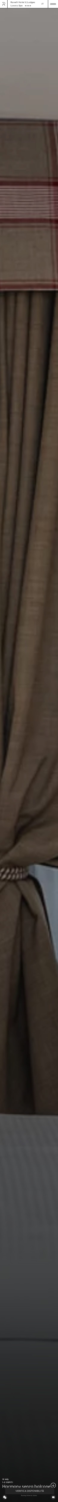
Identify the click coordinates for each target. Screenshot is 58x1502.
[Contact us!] (4, 1497)
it (42, 4)
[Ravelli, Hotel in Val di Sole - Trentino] (4, 4)
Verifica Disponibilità (29, 1490)
